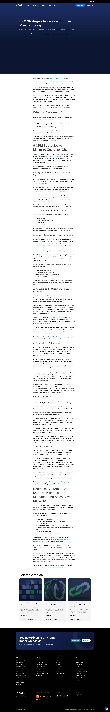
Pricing (49, 5)
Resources (55, 5)
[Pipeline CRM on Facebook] (60, 695)
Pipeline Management (21, 660)
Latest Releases (79, 680)
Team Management (20, 664)
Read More (24, 615)
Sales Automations (20, 671)
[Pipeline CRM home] (19, 5)
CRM (25, 29)
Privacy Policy (78, 709)
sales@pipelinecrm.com (21, 696)
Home (34, 78)
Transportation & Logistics (42, 664)
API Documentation (80, 673)
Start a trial (90, 5)
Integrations (18, 680)
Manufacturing (64, 29)
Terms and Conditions (69, 709)
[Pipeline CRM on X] (64, 695)
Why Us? (43, 5)
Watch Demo (79, 666)
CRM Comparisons (60, 673)
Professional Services (41, 666)
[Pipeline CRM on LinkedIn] (57, 695)
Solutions (35, 5)
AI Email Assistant (20, 673)
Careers (58, 662)
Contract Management (21, 669)
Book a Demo (75, 640)
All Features (18, 657)
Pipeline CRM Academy (81, 671)
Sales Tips (71, 29)
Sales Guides (79, 660)
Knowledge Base (80, 669)
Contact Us (58, 671)
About (57, 657)
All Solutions (39, 657)
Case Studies (79, 664)
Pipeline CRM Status (80, 675)
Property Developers (40, 669)
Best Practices (55, 29)
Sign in (92, 1)
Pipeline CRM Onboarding (42, 673)
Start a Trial (86, 640)
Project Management (20, 666)
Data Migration (39, 675)
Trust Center (59, 666)
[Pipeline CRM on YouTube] (67, 695)
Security (58, 664)
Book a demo (80, 5)
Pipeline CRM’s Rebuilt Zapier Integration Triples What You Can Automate (78, 604)
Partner (57, 669)
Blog (22, 29)
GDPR (84, 709)
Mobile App (18, 684)
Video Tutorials (79, 662)
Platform (28, 5)
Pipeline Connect (20, 682)
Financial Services (40, 671)
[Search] (73, 5)
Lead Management (20, 662)
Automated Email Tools (21, 675)
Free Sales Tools (80, 677)
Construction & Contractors (42, 660)
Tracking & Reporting (20, 677)
